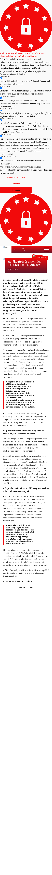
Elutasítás (16, 184)
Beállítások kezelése (16, 177)
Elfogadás (15, 190)
